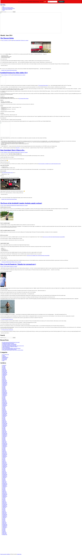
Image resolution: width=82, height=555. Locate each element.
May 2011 (3, 520)
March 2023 (4, 400)
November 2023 (4, 393)
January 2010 (4, 533)
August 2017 (4, 457)
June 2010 (3, 529)
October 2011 (4, 515)
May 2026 (3, 367)
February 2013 (4, 502)
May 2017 (3, 459)
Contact (3, 10)
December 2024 (4, 382)
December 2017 (4, 453)
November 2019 (4, 434)
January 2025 (4, 381)
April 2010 (4, 531)
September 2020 (4, 425)
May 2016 (3, 469)
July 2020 (3, 427)
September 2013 (4, 496)
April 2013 (4, 500)
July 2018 (3, 447)
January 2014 (4, 492)
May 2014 (3, 489)
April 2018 (4, 450)
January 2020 (4, 432)
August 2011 (4, 517)
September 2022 (4, 405)
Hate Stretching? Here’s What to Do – (12, 150)
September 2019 (4, 435)
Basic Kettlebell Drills (17, 40)
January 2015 (4, 482)
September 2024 (4, 384)
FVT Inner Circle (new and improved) (7, 319)
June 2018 (3, 448)
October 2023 (4, 394)
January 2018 (4, 452)
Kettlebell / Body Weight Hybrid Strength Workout (9, 70)
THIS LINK (18, 147)
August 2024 (4, 385)
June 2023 (3, 397)
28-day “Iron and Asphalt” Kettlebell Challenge (9, 349)
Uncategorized (4, 359)
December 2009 (4, 534)
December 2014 (4, 483)
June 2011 (3, 519)
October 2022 (4, 404)
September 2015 (4, 476)
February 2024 (4, 390)
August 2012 (4, 507)
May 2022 (3, 408)
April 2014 (4, 490)
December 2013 (4, 493)
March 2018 (4, 451)
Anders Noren (19, 554)
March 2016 (4, 471)
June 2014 (3, 488)
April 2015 (4, 480)
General (10, 266)
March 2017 (4, 461)
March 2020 (4, 430)
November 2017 (4, 454)
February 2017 (4, 462)
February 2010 (4, 532)
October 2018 (4, 445)
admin (12, 40)
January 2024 (4, 391)
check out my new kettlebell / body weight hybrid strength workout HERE (38, 255)
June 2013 (3, 498)
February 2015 (4, 481)
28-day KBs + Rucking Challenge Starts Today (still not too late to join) (13, 345)
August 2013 (4, 497)
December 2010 (4, 524)
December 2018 (4, 443)
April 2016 (4, 470)
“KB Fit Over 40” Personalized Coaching (8, 8)
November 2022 (4, 403)
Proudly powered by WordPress (5, 554)
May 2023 (3, 398)
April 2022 (4, 409)
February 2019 (4, 441)
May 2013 (3, 499)
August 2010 (4, 527)
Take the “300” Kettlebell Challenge (7, 7)
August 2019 (4, 436)
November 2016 (4, 464)
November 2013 (4, 494)
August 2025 (4, 375)
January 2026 (4, 371)
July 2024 (3, 386)
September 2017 (4, 456)
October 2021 (4, 414)
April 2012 (4, 510)
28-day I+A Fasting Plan (6, 347)
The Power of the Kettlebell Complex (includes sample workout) (21, 203)
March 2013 (4, 501)
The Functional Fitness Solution (43, 85)
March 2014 (4, 491)
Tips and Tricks (4, 358)
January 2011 (4, 523)
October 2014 (4, 485)
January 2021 (4, 422)
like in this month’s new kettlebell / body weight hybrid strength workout (49, 163)
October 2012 (4, 505)
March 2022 (4, 410)
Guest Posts (4, 356)
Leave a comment (25, 40)
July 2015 (3, 478)
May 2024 (3, 388)
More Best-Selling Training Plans (7, 9)
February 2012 (4, 512)
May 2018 (3, 449)
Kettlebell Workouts (19, 205)
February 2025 (4, 380)
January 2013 (4, 503)
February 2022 (4, 411)
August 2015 (4, 477)
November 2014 (4, 484)
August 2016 (4, 467)
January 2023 (4, 401)
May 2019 (3, 439)
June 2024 (3, 387)
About (3, 6)
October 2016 (4, 465)
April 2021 (4, 419)
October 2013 (4, 495)
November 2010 (4, 525)
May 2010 (3, 530)
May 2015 (3, 479)
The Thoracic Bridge (7, 38)
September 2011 (4, 516)
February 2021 (4, 421)
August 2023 (4, 395)
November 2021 (4, 413)
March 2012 (4, 511)
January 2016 (4, 473)
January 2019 (4, 442)
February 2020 (4, 431)
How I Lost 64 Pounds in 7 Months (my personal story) (18, 264)
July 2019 (3, 437)
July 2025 (3, 376)
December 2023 (4, 392)
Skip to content (2, 4)
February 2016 (4, 472)
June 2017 (3, 458)
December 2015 (4, 474)
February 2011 (4, 522)
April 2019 (4, 440)
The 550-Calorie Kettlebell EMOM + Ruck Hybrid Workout (11, 348)
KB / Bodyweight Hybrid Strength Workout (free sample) (11, 342)
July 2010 (3, 528)
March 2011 (4, 521)
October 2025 (4, 373)
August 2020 (4, 426)
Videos (22, 40)
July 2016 (3, 468)
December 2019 (4, 433)
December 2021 (4, 412)
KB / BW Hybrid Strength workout (7, 172)
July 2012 (3, 508)
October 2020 (4, 424)
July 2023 (3, 396)
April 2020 (4, 429)
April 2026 (4, 368)
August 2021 (4, 416)
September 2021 (4, 415)
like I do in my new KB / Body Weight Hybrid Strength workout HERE (53, 236)
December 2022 (4, 402)
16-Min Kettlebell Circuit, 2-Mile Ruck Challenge (9, 346)
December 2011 (4, 514)
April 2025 (4, 378)
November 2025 (4, 372)
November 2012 (4, 504)
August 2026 (4, 365)
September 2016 (4, 466)
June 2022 (3, 407)
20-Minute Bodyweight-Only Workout (8, 343)
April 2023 (4, 399)
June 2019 (3, 438)
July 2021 (3, 417)
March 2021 (4, 420)
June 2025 (3, 377)
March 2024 (4, 389)
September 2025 (4, 374)
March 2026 (4, 369)
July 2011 (3, 518)
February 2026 (4, 370)
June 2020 (3, 428)
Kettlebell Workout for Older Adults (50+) (14, 72)
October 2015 (4, 475)
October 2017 (4, 455)
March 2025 (4, 379)
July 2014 (3, 487)
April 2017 (4, 460)
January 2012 (4, 513)
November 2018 (4, 444)
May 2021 (3, 418)
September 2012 (4, 506)
